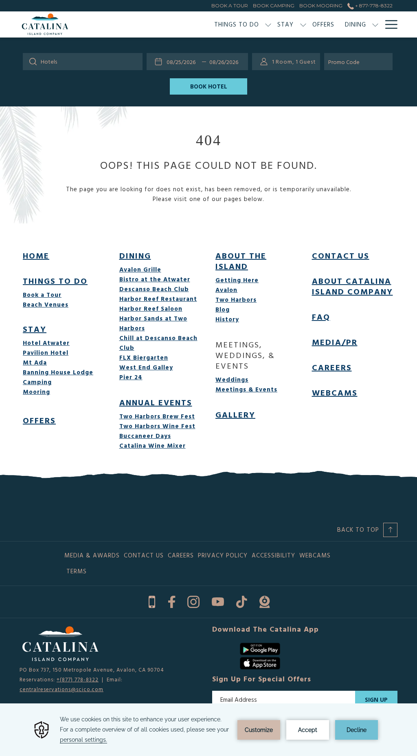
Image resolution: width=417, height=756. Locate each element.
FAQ (321, 316)
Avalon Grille (140, 269)
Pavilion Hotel (45, 352)
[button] (183, 62)
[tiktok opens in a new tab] (241, 600)
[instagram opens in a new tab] (193, 600)
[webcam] (264, 600)
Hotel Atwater (46, 342)
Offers (39, 420)
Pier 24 (131, 377)
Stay (34, 329)
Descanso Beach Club (154, 289)
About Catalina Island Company (352, 285)
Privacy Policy (223, 555)
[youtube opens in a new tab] (218, 600)
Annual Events (155, 402)
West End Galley (146, 367)
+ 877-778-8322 (373, 5)
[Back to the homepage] (45, 24)
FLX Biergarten (143, 357)
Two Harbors (236, 299)
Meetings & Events (246, 389)
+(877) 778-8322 (78, 679)
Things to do (55, 280)
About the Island (240, 260)
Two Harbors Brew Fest (157, 416)
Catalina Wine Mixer (152, 445)
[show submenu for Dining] (375, 24)
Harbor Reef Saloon (150, 308)
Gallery (235, 414)
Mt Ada (35, 362)
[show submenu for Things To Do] (268, 24)
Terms (76, 571)
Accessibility (273, 555)
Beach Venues (45, 304)
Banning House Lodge (58, 372)
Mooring (36, 391)
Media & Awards (92, 555)
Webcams (335, 392)
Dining (135, 255)
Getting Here (237, 280)
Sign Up (376, 699)
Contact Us (340, 255)
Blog (222, 309)
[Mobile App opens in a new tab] (152, 600)
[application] (208, 729)
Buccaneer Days (145, 435)
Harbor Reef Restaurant (158, 298)
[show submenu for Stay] (303, 24)
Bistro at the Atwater (154, 279)
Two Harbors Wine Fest (157, 426)
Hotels (49, 61)
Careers (332, 367)
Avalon (226, 289)
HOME (36, 255)
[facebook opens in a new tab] (171, 600)
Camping (37, 382)
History (227, 319)
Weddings (231, 379)
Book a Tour (42, 294)
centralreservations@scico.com (61, 689)
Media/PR (335, 342)
